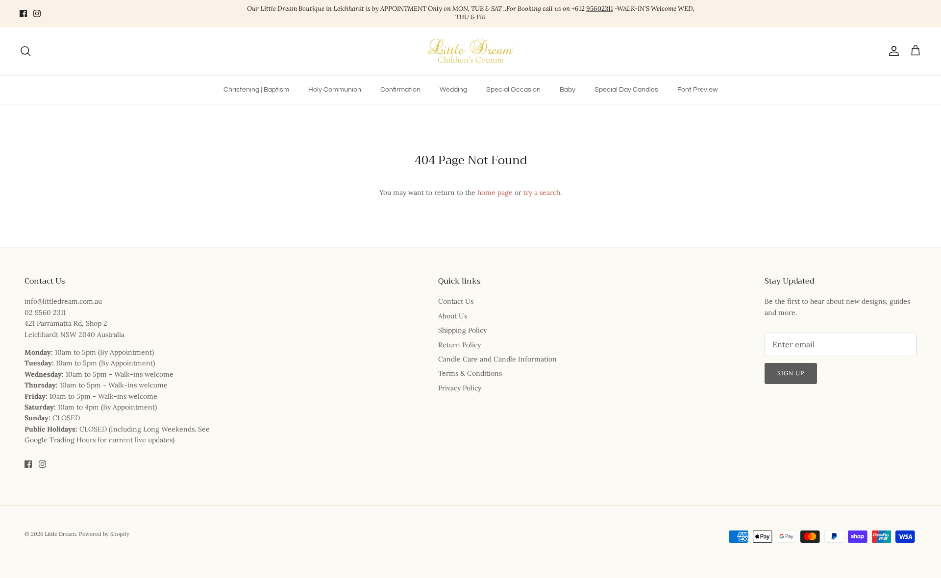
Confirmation (400, 89)
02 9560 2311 (45, 312)
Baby (567, 89)
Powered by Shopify (104, 533)
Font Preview (697, 89)
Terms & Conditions (470, 373)
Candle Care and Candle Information (497, 359)
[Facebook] (23, 13)
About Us (452, 316)
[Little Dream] (471, 51)
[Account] (892, 51)
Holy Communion (334, 89)
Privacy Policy (459, 388)
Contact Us (455, 301)
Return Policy (459, 344)
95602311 (599, 8)
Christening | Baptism (256, 89)
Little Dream (60, 533)
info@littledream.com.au (63, 301)
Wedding (453, 89)
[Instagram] (37, 13)
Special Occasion (513, 89)
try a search (541, 192)
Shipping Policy (462, 330)
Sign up (790, 373)
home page (495, 192)
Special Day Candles (626, 89)
